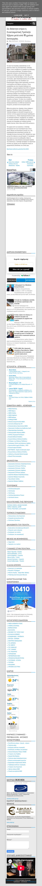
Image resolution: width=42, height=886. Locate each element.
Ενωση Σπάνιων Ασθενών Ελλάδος (17, 439)
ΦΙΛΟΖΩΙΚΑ (11, 664)
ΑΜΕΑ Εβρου (12, 411)
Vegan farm (11, 542)
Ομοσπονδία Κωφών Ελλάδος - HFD (18, 445)
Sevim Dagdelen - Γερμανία (15, 555)
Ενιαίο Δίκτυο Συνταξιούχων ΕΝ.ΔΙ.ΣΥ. (18, 528)
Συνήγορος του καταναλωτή (16, 534)
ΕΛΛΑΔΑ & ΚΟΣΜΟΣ (14, 634)
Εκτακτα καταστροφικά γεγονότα (17, 760)
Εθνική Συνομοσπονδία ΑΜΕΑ (16, 421)
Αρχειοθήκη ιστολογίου (30, 280)
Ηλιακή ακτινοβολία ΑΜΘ (15, 771)
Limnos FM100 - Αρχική (15, 388)
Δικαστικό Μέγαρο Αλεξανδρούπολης (18, 474)
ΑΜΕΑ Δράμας (12, 417)
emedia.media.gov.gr (12, 798)
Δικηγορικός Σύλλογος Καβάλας (17, 470)
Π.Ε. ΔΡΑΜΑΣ (12, 643)
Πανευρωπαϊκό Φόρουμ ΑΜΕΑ (16, 432)
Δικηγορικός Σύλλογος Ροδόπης (17, 466)
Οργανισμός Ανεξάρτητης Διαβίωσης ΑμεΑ (19, 428)
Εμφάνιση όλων (32, 401)
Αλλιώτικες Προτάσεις (14, 520)
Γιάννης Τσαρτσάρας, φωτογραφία (16, 508)
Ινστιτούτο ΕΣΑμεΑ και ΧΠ (15, 424)
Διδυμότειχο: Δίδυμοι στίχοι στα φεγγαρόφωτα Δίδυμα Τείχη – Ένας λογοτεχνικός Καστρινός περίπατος (20, 379)
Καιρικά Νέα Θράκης (13, 756)
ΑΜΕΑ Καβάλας (12, 415)
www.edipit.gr (10, 822)
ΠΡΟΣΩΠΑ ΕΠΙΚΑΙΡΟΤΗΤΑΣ (16, 658)
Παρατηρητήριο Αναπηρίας (15, 430)
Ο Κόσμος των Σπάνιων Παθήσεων (17, 441)
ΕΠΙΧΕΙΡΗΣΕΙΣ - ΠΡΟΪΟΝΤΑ (17, 41)
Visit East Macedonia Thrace (16, 495)
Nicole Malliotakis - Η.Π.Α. (14, 553)
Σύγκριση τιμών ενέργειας (15, 530)
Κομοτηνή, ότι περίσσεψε (15, 568)
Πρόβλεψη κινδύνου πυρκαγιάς (16, 764)
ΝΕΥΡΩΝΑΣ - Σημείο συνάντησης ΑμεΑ (19, 450)
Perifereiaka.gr (10, 880)
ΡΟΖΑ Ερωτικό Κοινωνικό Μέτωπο (17, 575)
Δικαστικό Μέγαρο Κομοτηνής (16, 477)
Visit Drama (11, 493)
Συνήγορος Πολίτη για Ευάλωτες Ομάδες (19, 443)
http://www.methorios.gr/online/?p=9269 (18, 149)
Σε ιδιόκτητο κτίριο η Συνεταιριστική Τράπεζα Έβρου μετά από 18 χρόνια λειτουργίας (20, 33)
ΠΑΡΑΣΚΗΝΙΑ (12, 654)
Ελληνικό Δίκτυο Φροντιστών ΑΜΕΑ (18, 426)
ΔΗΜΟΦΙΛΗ (11, 280)
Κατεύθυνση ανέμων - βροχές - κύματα (18, 743)
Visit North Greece (13, 497)
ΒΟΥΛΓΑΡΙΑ (11, 630)
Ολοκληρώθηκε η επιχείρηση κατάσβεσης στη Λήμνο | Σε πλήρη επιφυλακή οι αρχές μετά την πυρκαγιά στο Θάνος (20, 392)
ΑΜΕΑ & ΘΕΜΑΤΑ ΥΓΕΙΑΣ (15, 623)
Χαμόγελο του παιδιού (14, 544)
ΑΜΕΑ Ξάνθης (12, 413)
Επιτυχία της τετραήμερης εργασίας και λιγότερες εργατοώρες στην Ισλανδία (24, 301)
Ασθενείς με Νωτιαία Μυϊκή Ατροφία (18, 454)
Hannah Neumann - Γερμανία (15, 559)
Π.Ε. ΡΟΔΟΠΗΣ (12, 651)
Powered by (16, 275)
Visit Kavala (11, 491)
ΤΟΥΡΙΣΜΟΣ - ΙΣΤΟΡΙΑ (14, 660)
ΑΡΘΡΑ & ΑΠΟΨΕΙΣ (13, 625)
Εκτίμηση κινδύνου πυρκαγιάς (16, 747)
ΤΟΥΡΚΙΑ (10, 662)
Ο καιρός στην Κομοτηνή (15, 767)
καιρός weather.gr (13, 730)
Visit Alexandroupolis (14, 488)
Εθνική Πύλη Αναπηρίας (15, 456)
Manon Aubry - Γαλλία (13, 557)
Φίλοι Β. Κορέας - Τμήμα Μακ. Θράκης (18, 572)
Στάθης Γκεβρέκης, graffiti (14, 507)
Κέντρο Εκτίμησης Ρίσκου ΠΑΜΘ (17, 752)
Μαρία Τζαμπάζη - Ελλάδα (14, 552)
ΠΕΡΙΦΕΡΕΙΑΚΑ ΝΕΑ (14, 656)
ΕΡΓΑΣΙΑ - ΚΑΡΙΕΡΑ (13, 638)
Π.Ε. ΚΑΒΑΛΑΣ (12, 647)
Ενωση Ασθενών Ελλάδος (15, 437)
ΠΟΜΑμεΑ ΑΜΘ (12, 419)
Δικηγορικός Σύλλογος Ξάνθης (16, 468)
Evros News (12, 375)
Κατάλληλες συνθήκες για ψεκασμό (17, 749)
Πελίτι (10, 396)
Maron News (12, 370)
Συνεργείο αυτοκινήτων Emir (16, 518)
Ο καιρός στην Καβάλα (14, 754)
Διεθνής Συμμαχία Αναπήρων (16, 434)
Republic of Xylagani (14, 570)
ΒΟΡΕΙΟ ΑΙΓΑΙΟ (12, 628)
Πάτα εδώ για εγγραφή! (21, 269)
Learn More (18, 15)
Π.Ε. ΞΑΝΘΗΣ (12, 649)
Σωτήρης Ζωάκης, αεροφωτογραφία (17, 505)
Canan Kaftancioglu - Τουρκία (15, 561)
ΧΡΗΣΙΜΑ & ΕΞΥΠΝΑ (14, 666)
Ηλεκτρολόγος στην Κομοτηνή (16, 516)
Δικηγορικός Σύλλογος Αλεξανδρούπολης (19, 464)
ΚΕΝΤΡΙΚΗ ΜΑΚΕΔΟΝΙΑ (15, 641)
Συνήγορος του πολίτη (14, 532)
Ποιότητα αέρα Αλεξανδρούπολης (17, 758)
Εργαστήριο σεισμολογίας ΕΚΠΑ (17, 762)
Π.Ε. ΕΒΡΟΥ (11, 645)
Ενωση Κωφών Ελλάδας (15, 447)
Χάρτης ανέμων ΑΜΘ (14, 769)
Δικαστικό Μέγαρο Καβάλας (15, 481)
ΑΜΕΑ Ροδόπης (12, 408)
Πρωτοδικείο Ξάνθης (14, 479)
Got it (26, 15)
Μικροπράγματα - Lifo (15, 383)
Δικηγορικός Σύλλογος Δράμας (16, 472)
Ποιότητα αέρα (12, 745)
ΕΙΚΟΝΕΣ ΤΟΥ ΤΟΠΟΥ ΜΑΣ (16, 632)
